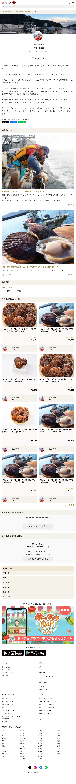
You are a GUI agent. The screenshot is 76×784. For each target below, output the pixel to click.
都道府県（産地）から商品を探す (12, 727)
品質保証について (7, 673)
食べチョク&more (44, 713)
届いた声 (6, 582)
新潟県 (40, 738)
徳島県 (58, 751)
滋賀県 (4, 746)
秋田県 (4, 733)
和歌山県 (22, 748)
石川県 (4, 741)
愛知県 (40, 743)
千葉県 (58, 736)
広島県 (22, 751)
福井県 (22, 741)
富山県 (58, 738)
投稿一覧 (6, 587)
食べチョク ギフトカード (46, 710)
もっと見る (68, 505)
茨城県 (58, 733)
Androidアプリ (43, 719)
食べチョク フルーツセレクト (47, 707)
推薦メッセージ (8, 578)
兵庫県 (58, 746)
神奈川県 (22, 738)
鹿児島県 (22, 759)
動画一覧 (6, 592)
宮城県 (58, 730)
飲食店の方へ (5, 676)
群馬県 (22, 736)
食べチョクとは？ (7, 667)
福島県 (40, 733)
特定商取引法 (5, 713)
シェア (14, 122)
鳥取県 (40, 748)
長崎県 (22, 756)
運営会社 (4, 698)
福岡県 (58, 753)
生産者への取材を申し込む (46, 676)
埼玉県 (40, 736)
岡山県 (4, 751)
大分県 (58, 756)
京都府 (22, 746)
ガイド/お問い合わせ (7, 701)
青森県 (22, 730)
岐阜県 (4, 743)
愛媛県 (22, 753)
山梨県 (40, 741)
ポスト (6, 122)
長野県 (58, 741)
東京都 (4, 738)
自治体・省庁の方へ (44, 689)
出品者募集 (42, 667)
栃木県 (4, 736)
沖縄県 (40, 759)
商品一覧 (6, 573)
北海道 (4, 730)
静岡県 (22, 743)
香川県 (4, 753)
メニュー (73, 3)
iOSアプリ (42, 716)
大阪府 (40, 746)
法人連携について (44, 686)
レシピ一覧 (6, 596)
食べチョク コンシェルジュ (46, 704)
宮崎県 (4, 759)
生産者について (8, 568)
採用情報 (4, 721)
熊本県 (40, 756)
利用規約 (4, 707)
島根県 (58, 748)
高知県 (40, 753)
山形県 (22, 733)
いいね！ (8, 205)
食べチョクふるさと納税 (45, 698)
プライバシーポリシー (8, 710)
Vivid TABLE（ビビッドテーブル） (48, 701)
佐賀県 (4, 756)
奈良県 (4, 748)
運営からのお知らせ (7, 704)
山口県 (40, 751)
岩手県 (40, 730)
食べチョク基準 (6, 670)
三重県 (58, 743)
